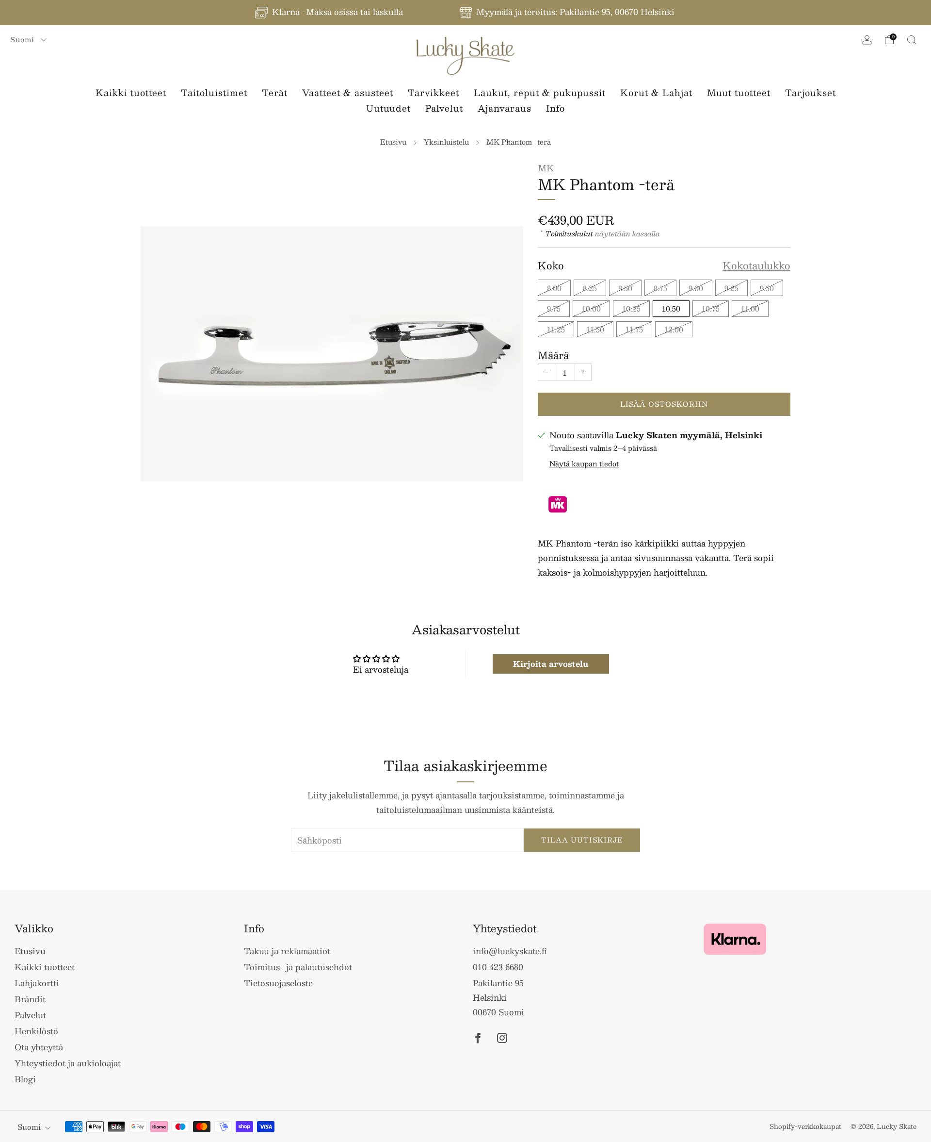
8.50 (625, 288)
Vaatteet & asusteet (347, 92)
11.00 (750, 308)
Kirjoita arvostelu (550, 663)
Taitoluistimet (214, 92)
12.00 (673, 329)
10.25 (631, 308)
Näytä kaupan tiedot (584, 463)
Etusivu (393, 142)
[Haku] (911, 40)
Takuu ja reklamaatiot (287, 951)
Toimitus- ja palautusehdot (298, 967)
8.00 (554, 288)
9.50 (767, 288)
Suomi (23, 39)
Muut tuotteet (738, 92)
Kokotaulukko (756, 265)
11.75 (634, 329)
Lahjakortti (37, 983)
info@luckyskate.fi (510, 951)
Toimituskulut (569, 233)
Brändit (30, 999)
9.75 (554, 308)
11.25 (556, 329)
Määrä (553, 355)
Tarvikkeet (433, 92)
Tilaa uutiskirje (582, 839)
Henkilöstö (36, 1031)
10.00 (591, 308)
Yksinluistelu (446, 142)
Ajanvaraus (504, 108)
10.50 (671, 308)
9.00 (696, 288)
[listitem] (329, 12)
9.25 (731, 288)
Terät (275, 92)
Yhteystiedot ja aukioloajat (68, 1063)
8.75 (660, 288)
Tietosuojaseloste (278, 983)
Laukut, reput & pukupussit (540, 92)
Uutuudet (388, 108)
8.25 (590, 288)
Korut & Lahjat (656, 92)
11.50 (595, 329)
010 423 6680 (498, 967)
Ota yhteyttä (39, 1047)
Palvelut (444, 108)
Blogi (25, 1079)
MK (546, 168)
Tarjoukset (810, 92)
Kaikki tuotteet (131, 92)
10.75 (711, 308)
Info (555, 108)
